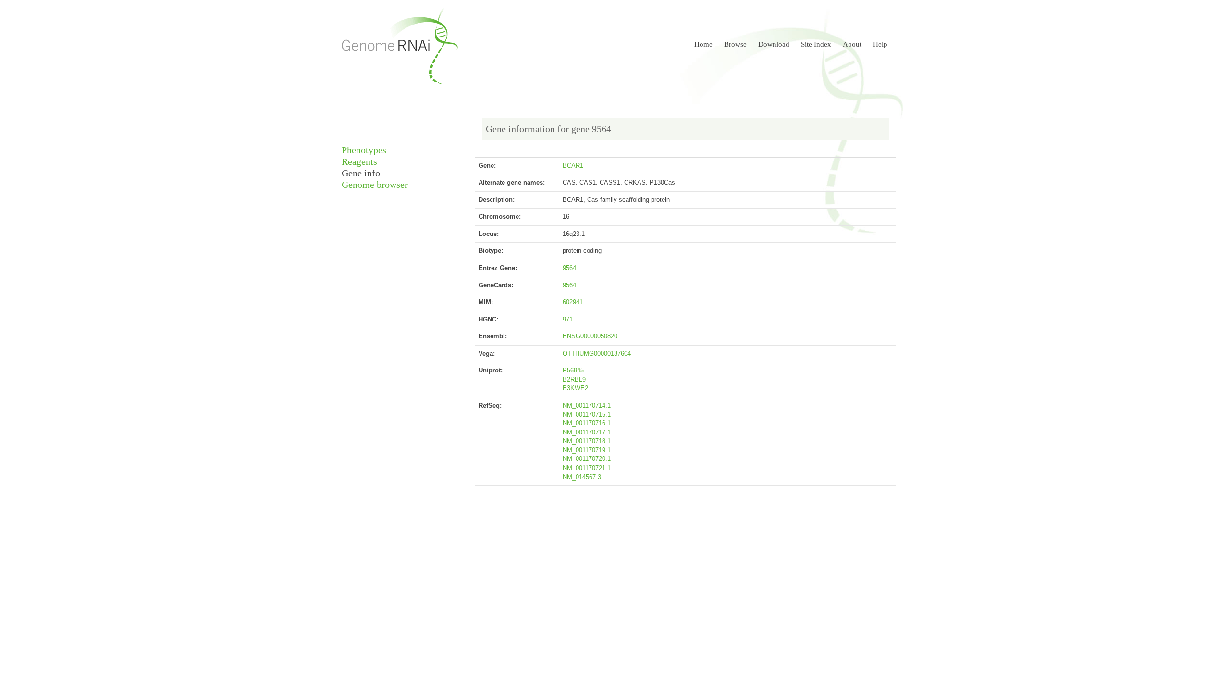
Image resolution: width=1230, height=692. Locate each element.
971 (568, 319)
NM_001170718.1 (587, 441)
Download (773, 44)
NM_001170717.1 (587, 432)
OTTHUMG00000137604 (597, 353)
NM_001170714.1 (587, 405)
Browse (735, 44)
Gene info (361, 173)
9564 (569, 268)
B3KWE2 (575, 388)
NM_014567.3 (582, 477)
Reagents (359, 162)
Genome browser (375, 185)
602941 (573, 302)
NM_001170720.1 (587, 458)
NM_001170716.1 (587, 423)
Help (880, 44)
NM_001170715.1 (587, 414)
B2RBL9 (574, 379)
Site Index (816, 44)
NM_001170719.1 (587, 450)
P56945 (573, 370)
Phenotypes (364, 150)
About (852, 44)
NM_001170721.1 (587, 467)
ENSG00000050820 (590, 336)
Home (703, 44)
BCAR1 (573, 165)
